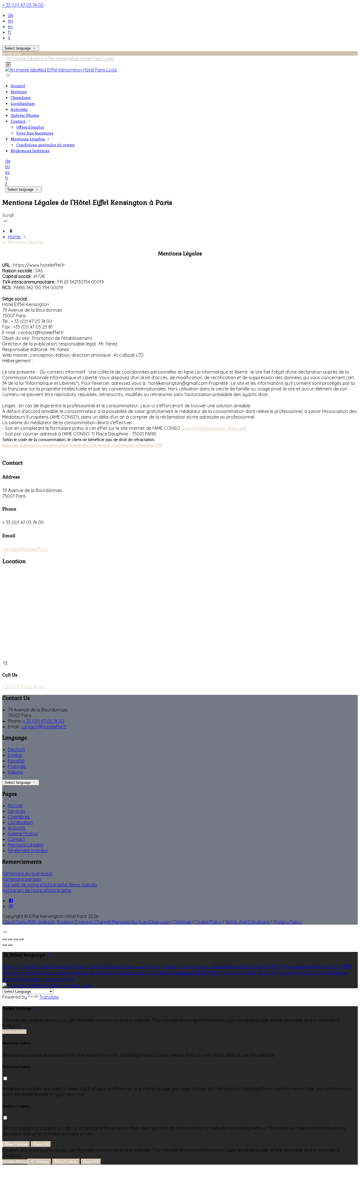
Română (304, 973)
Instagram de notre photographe (36, 890)
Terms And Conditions (247, 922)
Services (19, 91)
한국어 (213, 973)
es (10, 26)
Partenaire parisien (21, 879)
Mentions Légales (28, 138)
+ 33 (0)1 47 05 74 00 (23, 5)
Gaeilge (168, 966)
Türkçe (151, 973)
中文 (70, 979)
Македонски (224, 966)
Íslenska (97, 973)
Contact (18, 121)
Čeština (335, 966)
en (10, 21)
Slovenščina (29, 979)
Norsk (113, 973)
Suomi (153, 966)
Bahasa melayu (254, 966)
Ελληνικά (112, 966)
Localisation (23, 103)
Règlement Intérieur (30, 150)
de (10, 15)
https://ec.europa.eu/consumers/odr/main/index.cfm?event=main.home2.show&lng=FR (82, 445)
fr (9, 32)
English (15, 755)
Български (294, 966)
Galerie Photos (25, 115)
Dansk (95, 966)
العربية (140, 966)
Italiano (15, 772)
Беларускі (316, 966)
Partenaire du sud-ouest (27, 873)
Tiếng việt (266, 973)
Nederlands (132, 973)
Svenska (322, 973)
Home (14, 236)
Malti (277, 966)
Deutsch (16, 749)
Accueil (18, 85)
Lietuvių (185, 966)
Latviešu (202, 966)
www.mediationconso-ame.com (214, 428)
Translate (49, 997)
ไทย (163, 973)
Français (17, 766)
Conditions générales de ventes (45, 145)
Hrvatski (28, 973)
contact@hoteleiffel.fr (25, 549)
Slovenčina (54, 979)
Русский (285, 973)
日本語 (198, 973)
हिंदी (347, 966)
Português (231, 973)
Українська (179, 973)
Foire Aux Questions (34, 133)
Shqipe (9, 979)
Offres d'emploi (30, 127)
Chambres (20, 97)
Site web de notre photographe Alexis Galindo (49, 885)
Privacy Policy (287, 922)
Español (16, 760)
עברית (82, 973)
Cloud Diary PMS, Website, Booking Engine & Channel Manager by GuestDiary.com (86, 922)
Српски (339, 973)
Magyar (10, 973)
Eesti (127, 966)
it (9, 38)
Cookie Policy (208, 922)
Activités (19, 109)
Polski (249, 973)
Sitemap (183, 922)
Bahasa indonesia (56, 973)
